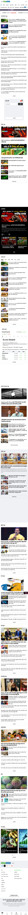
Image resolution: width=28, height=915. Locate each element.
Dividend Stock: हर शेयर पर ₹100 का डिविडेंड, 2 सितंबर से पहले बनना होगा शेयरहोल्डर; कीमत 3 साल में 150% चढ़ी (13, 62)
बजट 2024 (3, 872)
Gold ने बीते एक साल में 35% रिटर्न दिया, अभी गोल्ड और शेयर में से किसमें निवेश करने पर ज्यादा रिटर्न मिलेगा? (18, 289)
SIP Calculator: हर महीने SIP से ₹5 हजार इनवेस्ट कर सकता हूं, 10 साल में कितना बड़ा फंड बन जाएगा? (17, 21)
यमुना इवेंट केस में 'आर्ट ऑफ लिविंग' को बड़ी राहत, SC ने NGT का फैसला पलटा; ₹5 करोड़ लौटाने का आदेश (13, 69)
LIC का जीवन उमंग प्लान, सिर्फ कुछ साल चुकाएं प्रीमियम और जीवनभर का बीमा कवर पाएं (17, 309)
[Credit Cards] (25, 593)
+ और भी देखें (14, 362)
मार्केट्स (2, 884)
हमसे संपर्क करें (9, 899)
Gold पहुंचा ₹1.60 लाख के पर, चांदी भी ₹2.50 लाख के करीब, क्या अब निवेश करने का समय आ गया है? (18, 319)
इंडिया (16, 5)
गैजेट (11, 7)
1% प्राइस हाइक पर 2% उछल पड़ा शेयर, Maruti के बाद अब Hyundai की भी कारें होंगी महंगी (18, 440)
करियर (13, 901)
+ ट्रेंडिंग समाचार (14, 496)
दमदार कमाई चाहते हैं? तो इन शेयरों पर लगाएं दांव (17, 160)
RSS (9, 866)
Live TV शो (3, 888)
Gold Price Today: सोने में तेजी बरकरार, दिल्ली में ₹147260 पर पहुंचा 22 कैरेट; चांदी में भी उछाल (18, 294)
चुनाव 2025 (3, 890)
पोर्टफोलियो (3, 882)
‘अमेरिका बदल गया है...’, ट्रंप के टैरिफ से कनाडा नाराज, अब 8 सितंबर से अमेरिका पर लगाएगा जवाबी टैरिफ (14, 51)
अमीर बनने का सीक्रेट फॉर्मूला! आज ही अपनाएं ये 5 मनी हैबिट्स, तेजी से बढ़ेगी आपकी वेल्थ (17, 299)
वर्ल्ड (8, 7)
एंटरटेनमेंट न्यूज (4, 676)
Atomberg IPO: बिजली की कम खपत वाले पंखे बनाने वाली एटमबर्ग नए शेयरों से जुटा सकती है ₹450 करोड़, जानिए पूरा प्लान (13, 88)
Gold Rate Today (4, 874)
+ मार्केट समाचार (14, 181)
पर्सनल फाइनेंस (16, 876)
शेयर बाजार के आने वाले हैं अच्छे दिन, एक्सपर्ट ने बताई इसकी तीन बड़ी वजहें (12, 54)
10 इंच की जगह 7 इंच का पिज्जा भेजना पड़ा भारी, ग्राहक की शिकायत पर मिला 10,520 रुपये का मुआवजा (17, 482)
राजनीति (2, 880)
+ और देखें (14, 118)
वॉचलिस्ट (2, 886)
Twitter (5, 866)
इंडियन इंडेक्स (22, 7)
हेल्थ (26, 5)
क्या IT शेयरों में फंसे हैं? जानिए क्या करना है (16, 165)
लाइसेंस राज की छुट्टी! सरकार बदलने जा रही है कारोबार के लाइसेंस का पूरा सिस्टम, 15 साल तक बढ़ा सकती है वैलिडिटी (18, 430)
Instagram (7, 866)
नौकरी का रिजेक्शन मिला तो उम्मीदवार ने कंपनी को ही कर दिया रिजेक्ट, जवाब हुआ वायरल (18, 492)
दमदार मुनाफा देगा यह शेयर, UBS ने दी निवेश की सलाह (12, 157)
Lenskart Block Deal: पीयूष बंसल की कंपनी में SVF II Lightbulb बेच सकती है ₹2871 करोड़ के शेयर (17, 42)
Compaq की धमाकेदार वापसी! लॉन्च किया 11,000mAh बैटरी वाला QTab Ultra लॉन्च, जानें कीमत (13, 92)
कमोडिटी (15, 872)
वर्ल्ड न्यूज (2, 625)
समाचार (7, 5)
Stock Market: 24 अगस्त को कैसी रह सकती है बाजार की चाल (17, 171)
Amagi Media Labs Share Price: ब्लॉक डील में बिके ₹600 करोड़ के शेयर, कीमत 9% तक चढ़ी (18, 176)
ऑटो (13, 7)
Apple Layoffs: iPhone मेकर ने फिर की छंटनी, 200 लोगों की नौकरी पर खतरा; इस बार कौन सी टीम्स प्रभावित (14, 81)
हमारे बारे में (4, 899)
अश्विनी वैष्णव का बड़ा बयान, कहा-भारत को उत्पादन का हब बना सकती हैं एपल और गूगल (13, 420)
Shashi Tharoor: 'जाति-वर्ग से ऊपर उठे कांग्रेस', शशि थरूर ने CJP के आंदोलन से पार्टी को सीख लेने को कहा (14, 65)
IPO (19, 5)
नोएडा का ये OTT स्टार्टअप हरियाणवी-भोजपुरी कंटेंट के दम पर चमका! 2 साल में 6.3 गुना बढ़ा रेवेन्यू (18, 435)
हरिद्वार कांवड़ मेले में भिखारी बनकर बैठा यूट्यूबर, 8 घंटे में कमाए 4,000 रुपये (17, 476)
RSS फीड (20, 901)
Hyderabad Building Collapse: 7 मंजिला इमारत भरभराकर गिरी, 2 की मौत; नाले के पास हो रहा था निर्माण (14, 84)
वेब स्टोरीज (22, 5)
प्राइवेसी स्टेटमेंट (22, 899)
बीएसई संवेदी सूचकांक (6, 332)
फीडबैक (13, 899)
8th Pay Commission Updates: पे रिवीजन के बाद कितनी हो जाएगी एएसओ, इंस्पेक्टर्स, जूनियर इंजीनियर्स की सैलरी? (13, 77)
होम (1, 5)
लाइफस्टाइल (17, 7)
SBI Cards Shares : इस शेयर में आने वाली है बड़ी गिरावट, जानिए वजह (13, 141)
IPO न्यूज (3, 576)
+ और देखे (14, 96)
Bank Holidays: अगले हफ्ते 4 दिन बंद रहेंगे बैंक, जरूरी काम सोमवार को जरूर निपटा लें (13, 47)
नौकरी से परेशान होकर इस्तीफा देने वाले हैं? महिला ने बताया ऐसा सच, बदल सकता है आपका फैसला (18, 486)
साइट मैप (16, 901)
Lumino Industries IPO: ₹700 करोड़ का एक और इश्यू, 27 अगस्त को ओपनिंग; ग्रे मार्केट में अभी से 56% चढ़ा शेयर (17, 37)
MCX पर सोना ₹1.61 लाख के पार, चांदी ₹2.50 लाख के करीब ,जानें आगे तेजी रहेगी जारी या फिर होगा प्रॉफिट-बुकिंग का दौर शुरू (18, 314)
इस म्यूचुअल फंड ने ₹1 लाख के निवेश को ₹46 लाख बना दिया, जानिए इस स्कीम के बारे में (17, 31)
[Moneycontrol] (6, 1)
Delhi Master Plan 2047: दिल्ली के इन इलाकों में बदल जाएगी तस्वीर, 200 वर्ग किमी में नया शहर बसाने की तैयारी (17, 278)
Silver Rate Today (4, 876)
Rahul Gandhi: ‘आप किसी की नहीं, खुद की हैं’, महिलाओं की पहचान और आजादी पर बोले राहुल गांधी (13, 58)
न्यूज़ (2, 878)
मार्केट (4, 5)
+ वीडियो (14, 252)
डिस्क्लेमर (17, 899)
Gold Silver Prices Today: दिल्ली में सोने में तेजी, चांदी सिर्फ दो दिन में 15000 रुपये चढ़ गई (17, 304)
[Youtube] (12, 866)
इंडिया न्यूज (3, 525)
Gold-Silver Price (4, 7)
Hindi (13, 863)
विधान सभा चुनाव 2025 (18, 878)
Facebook (2, 866)
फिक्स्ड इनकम (16, 874)
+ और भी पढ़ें (14, 324)
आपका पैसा (11, 5)
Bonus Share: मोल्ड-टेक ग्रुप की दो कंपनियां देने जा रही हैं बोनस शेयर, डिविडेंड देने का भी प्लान (17, 25)
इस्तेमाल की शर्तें (8, 901)
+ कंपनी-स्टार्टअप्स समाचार (14, 445)
